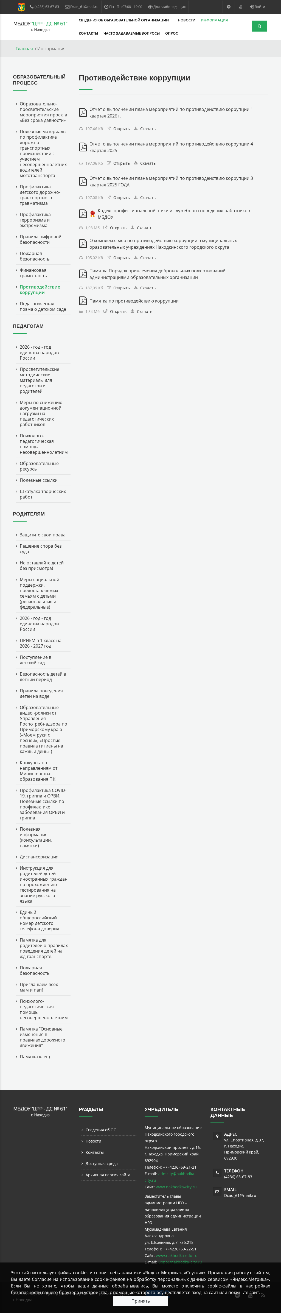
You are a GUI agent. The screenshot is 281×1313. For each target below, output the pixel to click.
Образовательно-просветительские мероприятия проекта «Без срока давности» (43, 112)
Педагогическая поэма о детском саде (43, 306)
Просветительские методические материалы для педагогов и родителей (39, 380)
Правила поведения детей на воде (41, 693)
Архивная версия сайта (108, 1174)
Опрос (171, 33)
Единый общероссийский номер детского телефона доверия (39, 920)
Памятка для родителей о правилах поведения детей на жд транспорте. (44, 948)
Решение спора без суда (41, 549)
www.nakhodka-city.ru (176, 1186)
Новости (186, 20)
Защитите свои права (43, 535)
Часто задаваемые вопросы (131, 33)
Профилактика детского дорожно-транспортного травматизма (40, 195)
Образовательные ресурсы (39, 466)
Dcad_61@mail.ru (240, 1195)
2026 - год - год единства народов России (39, 352)
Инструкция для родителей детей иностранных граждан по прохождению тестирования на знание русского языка (44, 884)
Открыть (121, 128)
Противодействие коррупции (40, 289)
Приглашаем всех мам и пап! (39, 987)
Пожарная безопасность (34, 256)
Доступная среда (102, 1163)
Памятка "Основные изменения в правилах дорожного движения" (42, 1037)
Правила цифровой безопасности (40, 239)
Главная (24, 49)
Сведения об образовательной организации (124, 20)
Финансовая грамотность (33, 273)
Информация (215, 20)
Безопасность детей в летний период (43, 676)
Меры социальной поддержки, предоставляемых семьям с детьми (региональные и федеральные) (39, 593)
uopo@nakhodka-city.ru (180, 1262)
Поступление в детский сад (35, 660)
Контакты (88, 33)
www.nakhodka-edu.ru (177, 1255)
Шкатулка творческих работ (43, 494)
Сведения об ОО (101, 1129)
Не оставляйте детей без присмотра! (42, 565)
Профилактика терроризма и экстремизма (35, 219)
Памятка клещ (35, 1057)
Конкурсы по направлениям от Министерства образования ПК (38, 771)
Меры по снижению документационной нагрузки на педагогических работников (41, 413)
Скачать (148, 128)
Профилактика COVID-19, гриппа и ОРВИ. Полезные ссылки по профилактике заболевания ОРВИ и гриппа (43, 804)
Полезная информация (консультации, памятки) (36, 837)
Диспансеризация (39, 857)
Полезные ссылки (39, 480)
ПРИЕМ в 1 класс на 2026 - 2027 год (40, 643)
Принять (140, 1301)
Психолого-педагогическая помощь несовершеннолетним (44, 444)
